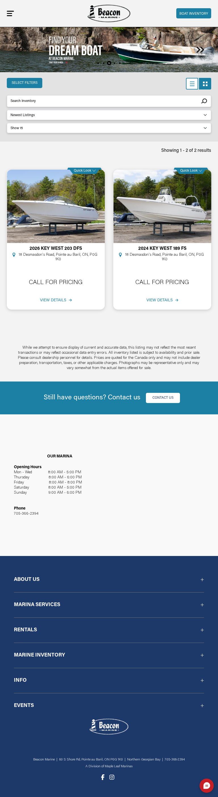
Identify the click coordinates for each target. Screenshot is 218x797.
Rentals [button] (25, 630)
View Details (53, 300)
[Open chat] (207, 786)
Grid (205, 83)
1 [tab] (98, 63)
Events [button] (24, 705)
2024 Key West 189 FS (162, 248)
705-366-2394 (26, 514)
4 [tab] (114, 63)
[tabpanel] (109, 49)
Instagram (112, 777)
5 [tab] (120, 63)
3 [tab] (109, 63)
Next (200, 49)
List (192, 83)
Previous (18, 49)
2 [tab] (104, 63)
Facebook (103, 777)
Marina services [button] (37, 605)
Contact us (162, 398)
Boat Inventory (193, 14)
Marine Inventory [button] (39, 655)
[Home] (109, 13)
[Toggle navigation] (10, 13)
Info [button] (20, 680)
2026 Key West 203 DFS (56, 248)
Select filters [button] (24, 83)
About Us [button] (26, 579)
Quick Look (82, 170)
